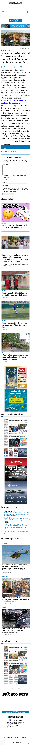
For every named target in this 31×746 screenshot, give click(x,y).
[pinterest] (11, 66)
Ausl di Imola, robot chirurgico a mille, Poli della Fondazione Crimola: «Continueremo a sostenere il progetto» (17, 514)
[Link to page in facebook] (12, 689)
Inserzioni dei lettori (19, 739)
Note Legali (17, 737)
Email (4, 182)
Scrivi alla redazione (15, 742)
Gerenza (24, 737)
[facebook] (1, 66)
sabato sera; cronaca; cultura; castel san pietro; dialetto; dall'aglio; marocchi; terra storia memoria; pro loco (16, 147)
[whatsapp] (14, 66)
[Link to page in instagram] (18, 689)
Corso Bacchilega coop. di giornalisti (15, 722)
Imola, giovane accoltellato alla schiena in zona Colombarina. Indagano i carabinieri (13, 630)
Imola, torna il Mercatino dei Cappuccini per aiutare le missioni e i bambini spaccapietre (15, 599)
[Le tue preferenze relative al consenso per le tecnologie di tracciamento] (28, 743)
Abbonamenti (16, 735)
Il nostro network (16, 720)
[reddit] (17, 66)
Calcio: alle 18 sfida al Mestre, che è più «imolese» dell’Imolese (15, 294)
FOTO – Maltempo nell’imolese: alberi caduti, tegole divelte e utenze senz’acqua (15, 357)
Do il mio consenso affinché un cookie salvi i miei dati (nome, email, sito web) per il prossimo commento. (15, 190)
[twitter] (4, 66)
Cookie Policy (8, 737)
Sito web (5, 185)
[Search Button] (25, 11)
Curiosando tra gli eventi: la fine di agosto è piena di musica (15, 226)
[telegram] (21, 66)
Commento (6, 164)
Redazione (8, 735)
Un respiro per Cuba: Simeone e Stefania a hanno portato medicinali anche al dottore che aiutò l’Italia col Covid (15, 258)
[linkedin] (8, 66)
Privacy (24, 735)
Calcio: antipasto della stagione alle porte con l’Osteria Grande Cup (15, 325)
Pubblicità (9, 739)
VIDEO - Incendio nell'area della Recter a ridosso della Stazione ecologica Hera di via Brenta (17, 520)
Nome (4, 180)
